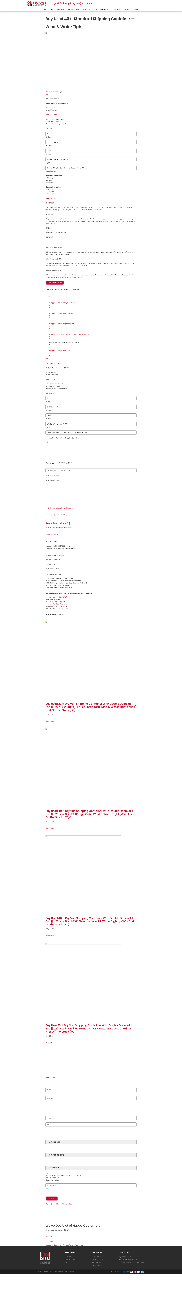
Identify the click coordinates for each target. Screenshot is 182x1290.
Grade (48, 154)
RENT (67, 103)
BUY (47, 94)
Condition (49, 145)
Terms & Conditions (53, 1204)
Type (48, 162)
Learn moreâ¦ (97, 210)
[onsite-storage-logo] (36, 3)
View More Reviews (55, 282)
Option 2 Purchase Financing (56, 604)
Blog (66, 1262)
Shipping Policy (97, 1265)
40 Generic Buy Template (60, 1245)
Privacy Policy (67, 1204)
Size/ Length (50, 128)
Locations (86, 9)
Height (48, 137)
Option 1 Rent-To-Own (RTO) (56, 597)
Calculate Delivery (52, 476)
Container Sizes (73, 9)
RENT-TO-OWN (51, 115)
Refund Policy (96, 1262)
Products (68, 1257)
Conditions (115, 9)
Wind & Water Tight (76, 1245)
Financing (60, 9)
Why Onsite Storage (130, 9)
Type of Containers (101, 9)
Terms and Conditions (99, 1259)
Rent (52, 9)
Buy (45, 9)
